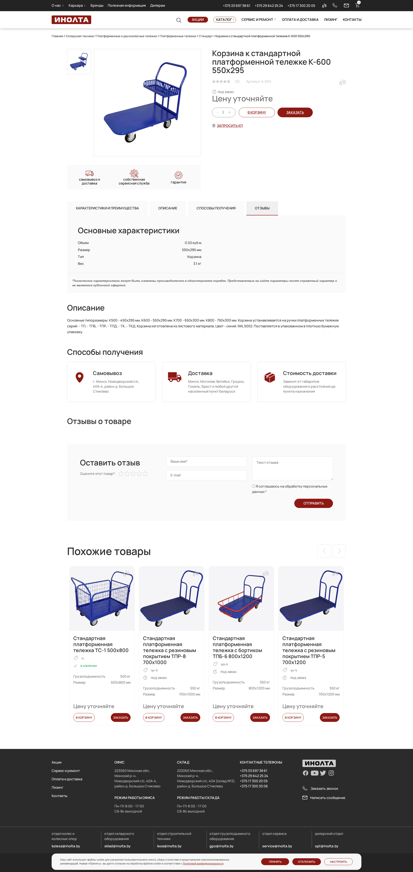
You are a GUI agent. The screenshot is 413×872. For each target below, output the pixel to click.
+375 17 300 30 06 (254, 786)
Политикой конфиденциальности (203, 863)
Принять (275, 862)
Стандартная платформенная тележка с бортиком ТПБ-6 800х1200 (237, 647)
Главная (57, 36)
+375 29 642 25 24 (269, 5)
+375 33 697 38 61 (236, 5)
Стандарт (206, 36)
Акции (198, 19)
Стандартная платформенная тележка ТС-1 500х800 (101, 644)
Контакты (352, 19)
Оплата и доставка (300, 19)
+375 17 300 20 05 (301, 5)
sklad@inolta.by (117, 846)
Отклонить (306, 862)
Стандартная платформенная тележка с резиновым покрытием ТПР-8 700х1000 (169, 650)
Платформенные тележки (178, 36)
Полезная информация (127, 5)
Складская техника (80, 36)
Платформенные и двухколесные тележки (126, 36)
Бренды (97, 5)
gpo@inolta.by (222, 846)
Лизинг (330, 19)
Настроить (338, 862)
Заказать (120, 717)
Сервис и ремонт (257, 19)
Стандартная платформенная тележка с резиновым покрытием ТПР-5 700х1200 (308, 650)
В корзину (257, 112)
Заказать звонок (324, 788)
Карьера (76, 5)
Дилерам (157, 5)
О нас (56, 5)
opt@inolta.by (326, 846)
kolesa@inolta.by (66, 846)
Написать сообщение (327, 797)
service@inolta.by (277, 846)
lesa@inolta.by (169, 846)
